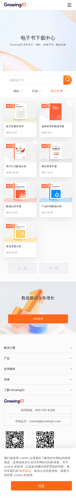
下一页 (54, 268)
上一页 (22, 268)
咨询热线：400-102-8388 (38, 410)
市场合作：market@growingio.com (38, 421)
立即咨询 (38, 318)
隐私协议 (25, 470)
